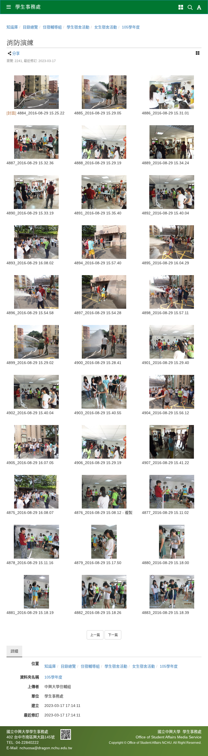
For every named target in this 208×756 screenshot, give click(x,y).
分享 (16, 53)
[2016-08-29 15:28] (104, 342)
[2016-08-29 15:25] (36, 92)
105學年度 (131, 27)
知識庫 (12, 27)
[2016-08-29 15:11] (172, 492)
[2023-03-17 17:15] (172, 292)
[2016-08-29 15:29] (104, 92)
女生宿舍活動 (105, 27)
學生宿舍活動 (78, 27)
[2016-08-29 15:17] (104, 541)
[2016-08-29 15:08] (104, 492)
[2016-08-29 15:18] (172, 541)
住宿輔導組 (52, 27)
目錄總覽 (30, 27)
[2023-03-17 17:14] (172, 92)
